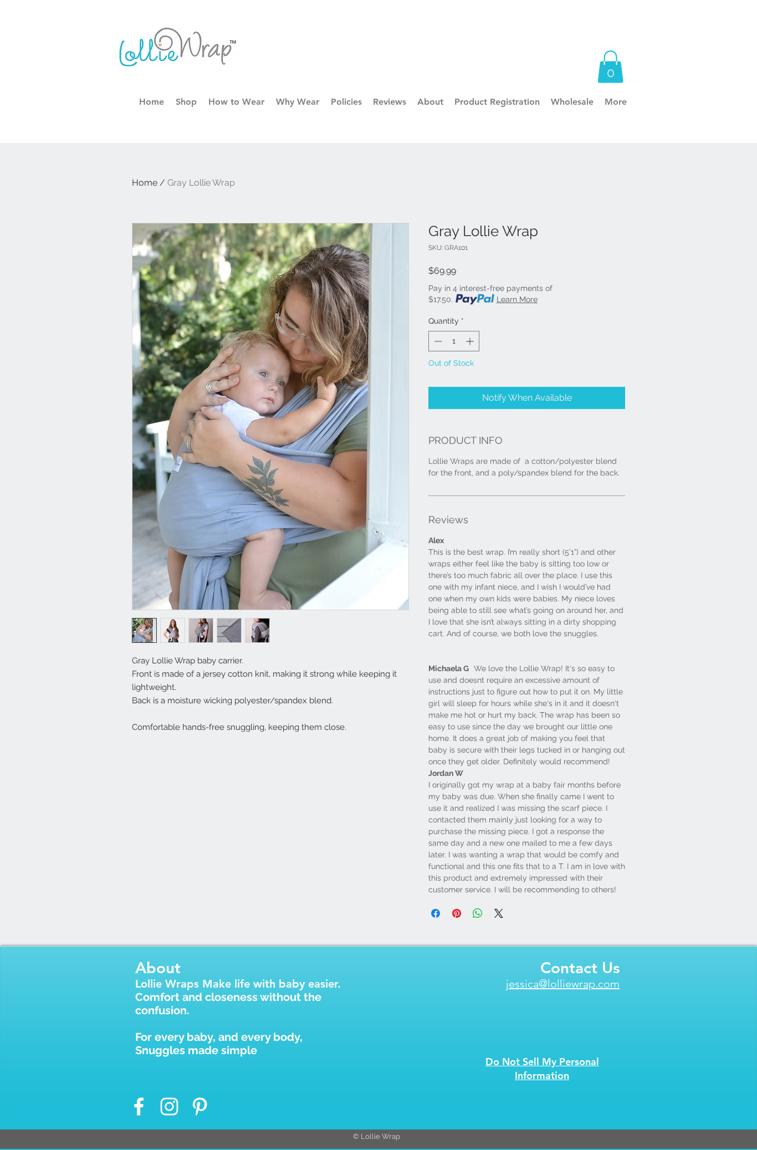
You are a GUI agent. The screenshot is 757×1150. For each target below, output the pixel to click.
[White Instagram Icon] (169, 1106)
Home (144, 182)
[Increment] (471, 341)
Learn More (517, 299)
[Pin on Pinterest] (456, 913)
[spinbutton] (454, 341)
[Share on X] (498, 913)
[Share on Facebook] (435, 913)
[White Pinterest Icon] (200, 1106)
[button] (610, 66)
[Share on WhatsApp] (477, 913)
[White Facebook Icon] (139, 1106)
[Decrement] (437, 341)
